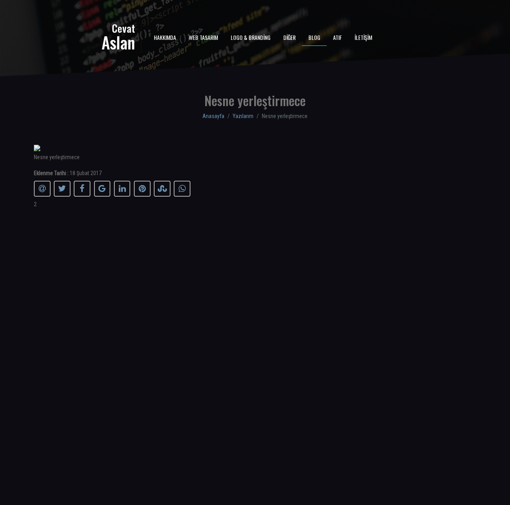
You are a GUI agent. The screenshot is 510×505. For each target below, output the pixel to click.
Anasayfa (213, 116)
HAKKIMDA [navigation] (165, 37)
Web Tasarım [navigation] (203, 37)
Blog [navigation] (314, 37)
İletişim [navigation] (363, 37)
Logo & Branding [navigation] (251, 37)
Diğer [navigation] (289, 37)
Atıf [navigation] (337, 37)
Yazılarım (243, 116)
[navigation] (84, 36)
